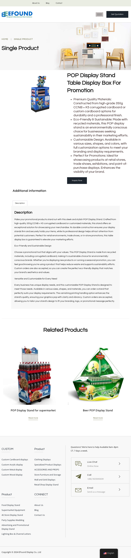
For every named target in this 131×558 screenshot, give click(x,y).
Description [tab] (20, 203)
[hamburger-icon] (99, 14)
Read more (33, 418)
